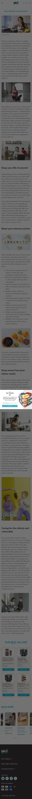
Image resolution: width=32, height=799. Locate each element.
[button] (16, 396)
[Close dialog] (31, 390)
